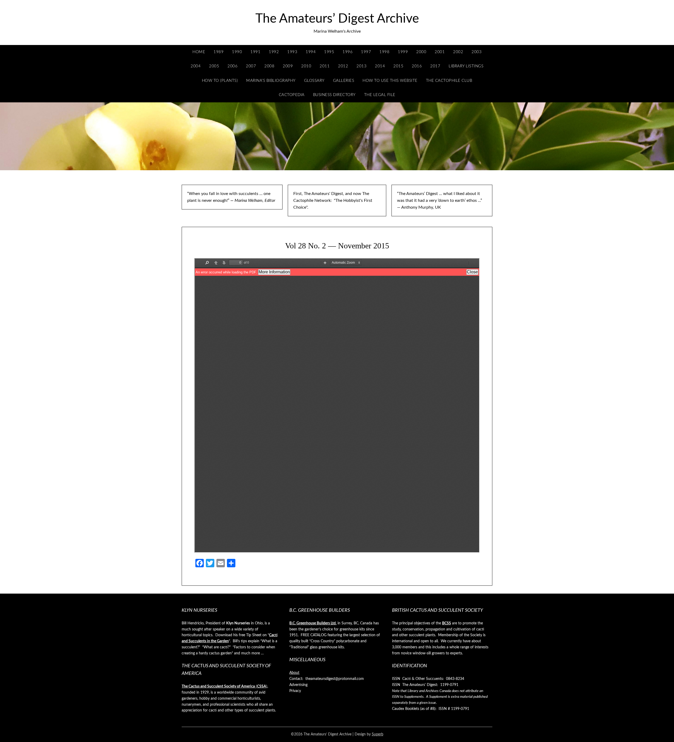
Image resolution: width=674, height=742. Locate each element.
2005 (214, 66)
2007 (251, 66)
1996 (348, 52)
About (294, 673)
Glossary (314, 81)
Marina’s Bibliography (271, 81)
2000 (421, 52)
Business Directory (334, 95)
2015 (398, 66)
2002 (458, 52)
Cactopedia (292, 95)
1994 (311, 52)
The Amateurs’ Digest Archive (337, 18)
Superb (377, 734)
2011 (325, 66)
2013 (361, 66)
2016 (417, 66)
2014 (380, 66)
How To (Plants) (220, 81)
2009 (288, 66)
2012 (343, 66)
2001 (440, 52)
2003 (477, 52)
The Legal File (379, 95)
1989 (219, 52)
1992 (274, 52)
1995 (329, 52)
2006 (232, 66)
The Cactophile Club (449, 81)
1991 (255, 52)
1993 (292, 52)
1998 (384, 52)
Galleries (343, 81)
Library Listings (466, 66)
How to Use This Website (390, 81)
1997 (366, 52)
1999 (403, 52)
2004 (196, 66)
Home (198, 52)
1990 (237, 52)
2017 (435, 66)
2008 (269, 66)
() (224, 686)
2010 (306, 66)
